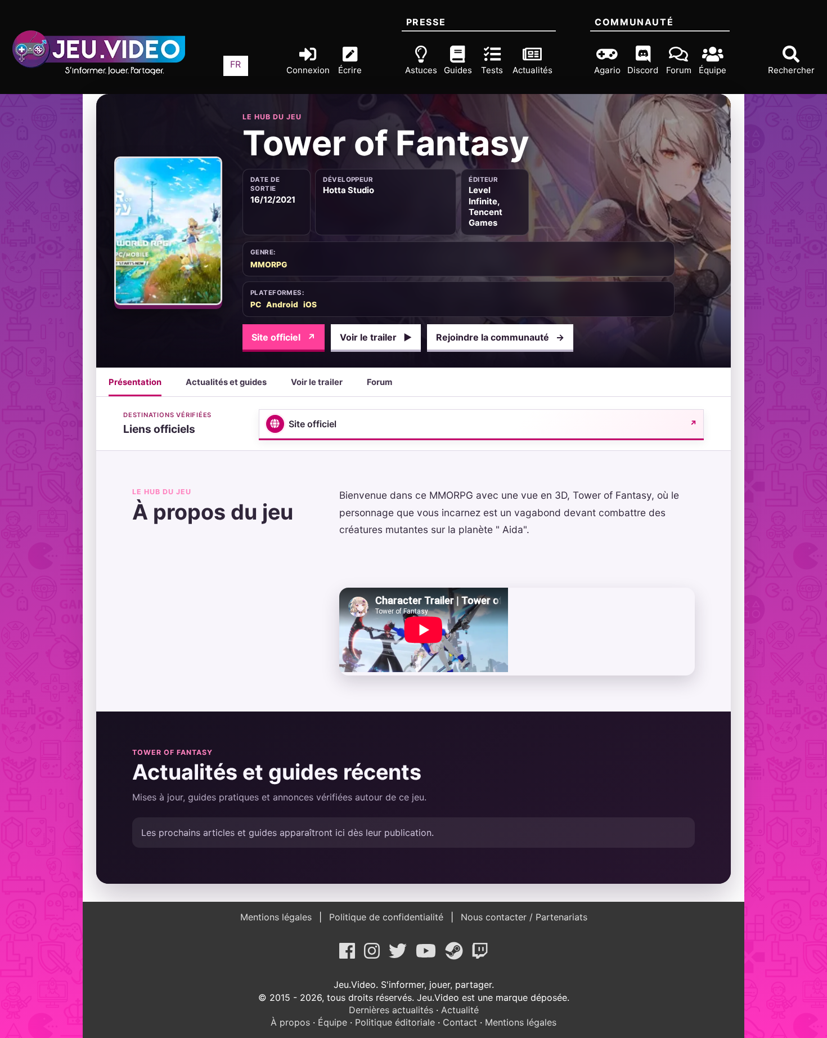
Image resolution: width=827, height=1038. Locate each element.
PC (255, 304)
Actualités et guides (226, 382)
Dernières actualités (391, 1009)
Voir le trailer (376, 337)
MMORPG (268, 264)
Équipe (332, 1022)
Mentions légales (277, 917)
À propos (290, 1022)
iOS (310, 304)
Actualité (460, 1009)
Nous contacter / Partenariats (522, 917)
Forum (379, 382)
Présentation (135, 382)
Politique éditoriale (395, 1022)
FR (235, 64)
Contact (460, 1022)
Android (282, 304)
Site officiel (283, 337)
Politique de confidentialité (386, 917)
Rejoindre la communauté (500, 337)
